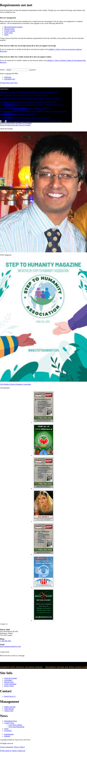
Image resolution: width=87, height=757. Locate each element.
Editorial (7, 736)
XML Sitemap (9, 709)
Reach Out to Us (9, 696)
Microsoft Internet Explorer (13, 27)
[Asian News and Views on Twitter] (15, 121)
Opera (6, 35)
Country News (9, 723)
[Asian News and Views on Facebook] (16, 123)
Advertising (8, 680)
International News (10, 721)
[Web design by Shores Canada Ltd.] (12, 751)
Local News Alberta (15, 725)
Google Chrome (9, 31)
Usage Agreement (10, 684)
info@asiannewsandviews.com (10, 646)
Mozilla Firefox (9, 29)
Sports (6, 729)
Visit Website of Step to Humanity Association (15, 384)
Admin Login (8, 711)
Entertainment (9, 734)
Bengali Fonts (9, 682)
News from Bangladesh (16, 727)
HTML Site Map (9, 707)
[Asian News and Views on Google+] (15, 125)
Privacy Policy (9, 686)
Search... (3, 70)
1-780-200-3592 (5, 641)
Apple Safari (8, 33)
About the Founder (10, 678)
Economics (8, 730)
